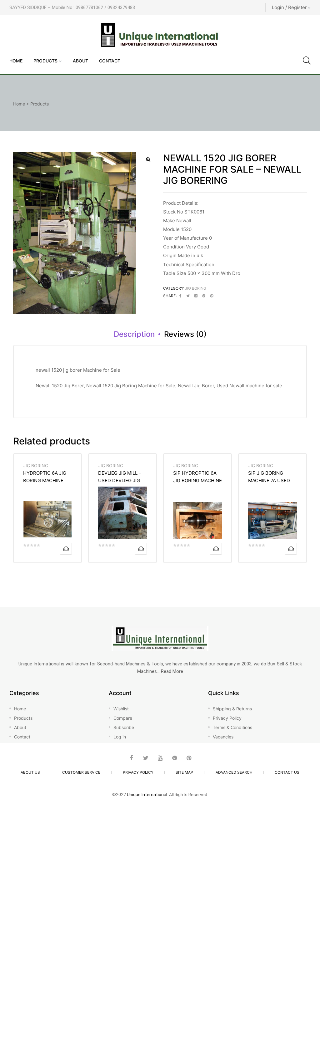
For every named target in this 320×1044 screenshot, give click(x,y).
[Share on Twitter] (188, 296)
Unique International (147, 794)
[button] (148, 159)
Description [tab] (134, 334)
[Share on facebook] (180, 296)
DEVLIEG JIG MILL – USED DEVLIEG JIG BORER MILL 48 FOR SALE (120, 476)
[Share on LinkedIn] (196, 296)
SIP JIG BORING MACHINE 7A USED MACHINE (269, 476)
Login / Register (289, 7)
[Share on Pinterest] (211, 296)
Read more (66, 549)
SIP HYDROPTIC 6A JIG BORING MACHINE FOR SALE (197, 476)
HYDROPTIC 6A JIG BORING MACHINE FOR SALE (44, 476)
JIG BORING (195, 288)
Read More (172, 671)
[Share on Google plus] (203, 296)
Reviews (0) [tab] (185, 334)
